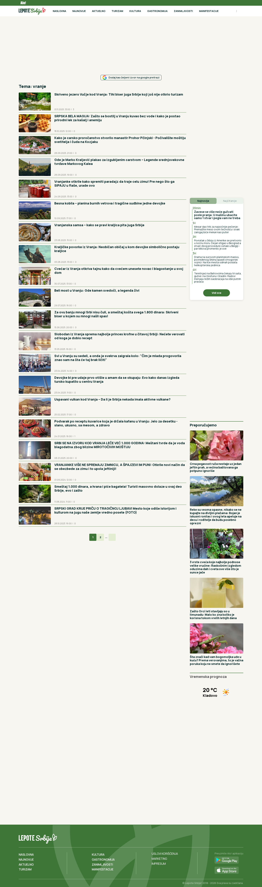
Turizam (117, 11)
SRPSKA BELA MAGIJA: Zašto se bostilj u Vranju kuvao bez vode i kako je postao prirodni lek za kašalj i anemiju (117, 118)
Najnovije (79, 11)
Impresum (159, 864)
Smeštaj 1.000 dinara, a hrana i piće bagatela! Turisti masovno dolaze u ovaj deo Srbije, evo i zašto (118, 488)
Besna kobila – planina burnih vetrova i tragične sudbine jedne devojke (109, 203)
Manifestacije (209, 11)
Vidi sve (216, 292)
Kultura (135, 11)
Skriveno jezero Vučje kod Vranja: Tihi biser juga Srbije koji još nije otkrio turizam (118, 94)
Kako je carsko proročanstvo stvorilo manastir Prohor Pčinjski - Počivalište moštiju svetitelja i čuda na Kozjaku (120, 140)
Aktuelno (98, 11)
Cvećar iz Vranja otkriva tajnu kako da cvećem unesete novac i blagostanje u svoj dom (118, 270)
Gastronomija (157, 11)
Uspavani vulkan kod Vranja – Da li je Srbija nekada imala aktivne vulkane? (112, 399)
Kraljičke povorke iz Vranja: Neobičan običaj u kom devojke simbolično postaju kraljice (116, 249)
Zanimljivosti (183, 11)
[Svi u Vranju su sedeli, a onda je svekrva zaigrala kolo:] (35, 363)
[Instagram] (240, 838)
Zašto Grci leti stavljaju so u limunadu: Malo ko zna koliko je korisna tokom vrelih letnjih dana (213, 614)
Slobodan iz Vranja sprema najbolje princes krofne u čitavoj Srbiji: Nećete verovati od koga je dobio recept (119, 336)
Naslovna (59, 11)
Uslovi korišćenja (165, 854)
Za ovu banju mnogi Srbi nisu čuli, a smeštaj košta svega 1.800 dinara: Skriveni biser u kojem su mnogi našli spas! (116, 314)
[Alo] (22, 2)
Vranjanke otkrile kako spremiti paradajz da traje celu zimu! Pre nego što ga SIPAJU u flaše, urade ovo (114, 183)
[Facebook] (225, 838)
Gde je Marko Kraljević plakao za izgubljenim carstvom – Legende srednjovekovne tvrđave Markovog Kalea (119, 162)
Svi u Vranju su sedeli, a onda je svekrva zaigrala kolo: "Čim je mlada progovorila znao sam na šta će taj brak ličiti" (117, 358)
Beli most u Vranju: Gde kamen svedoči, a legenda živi (96, 290)
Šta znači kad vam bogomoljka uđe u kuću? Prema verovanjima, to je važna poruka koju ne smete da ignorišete (216, 660)
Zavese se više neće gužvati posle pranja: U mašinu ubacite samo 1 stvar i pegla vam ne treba (217, 215)
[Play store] (229, 860)
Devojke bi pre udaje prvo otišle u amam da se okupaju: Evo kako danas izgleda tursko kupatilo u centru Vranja (116, 379)
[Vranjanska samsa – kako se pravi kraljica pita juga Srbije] (35, 232)
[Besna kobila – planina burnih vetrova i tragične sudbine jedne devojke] (35, 210)
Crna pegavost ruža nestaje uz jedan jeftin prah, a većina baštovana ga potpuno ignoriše (216, 467)
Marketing (159, 859)
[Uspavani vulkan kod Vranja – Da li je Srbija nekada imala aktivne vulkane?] (35, 407)
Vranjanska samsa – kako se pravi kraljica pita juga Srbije (99, 225)
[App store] (229, 870)
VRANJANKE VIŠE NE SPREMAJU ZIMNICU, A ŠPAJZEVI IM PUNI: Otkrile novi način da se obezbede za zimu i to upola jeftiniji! (119, 467)
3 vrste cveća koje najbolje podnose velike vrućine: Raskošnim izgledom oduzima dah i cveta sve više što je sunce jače (215, 567)
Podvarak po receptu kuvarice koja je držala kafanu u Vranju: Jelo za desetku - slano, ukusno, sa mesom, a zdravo (116, 423)
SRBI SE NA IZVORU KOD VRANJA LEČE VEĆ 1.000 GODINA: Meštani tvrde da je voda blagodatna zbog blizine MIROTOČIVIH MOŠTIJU (119, 445)
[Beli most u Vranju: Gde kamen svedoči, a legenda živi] (35, 298)
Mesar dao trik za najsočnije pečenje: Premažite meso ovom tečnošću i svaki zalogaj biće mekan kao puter (217, 229)
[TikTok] (233, 838)
